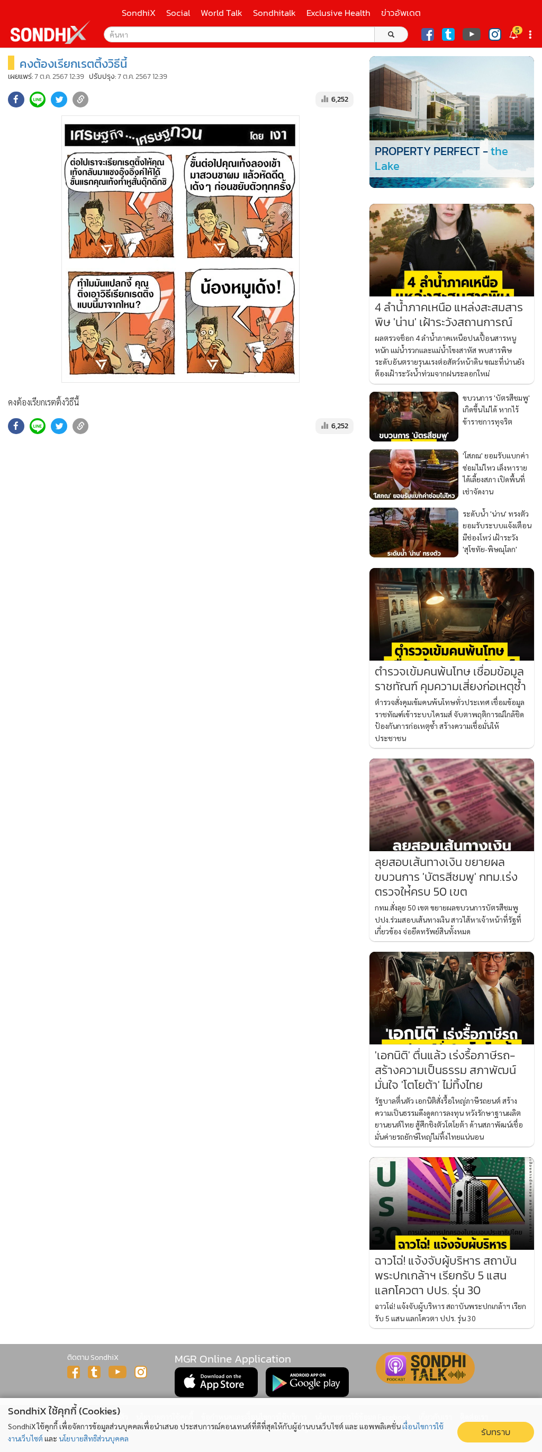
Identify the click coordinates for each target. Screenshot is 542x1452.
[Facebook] (427, 34)
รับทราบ (495, 1432)
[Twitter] (448, 34)
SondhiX (139, 13)
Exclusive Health (338, 13)
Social (178, 13)
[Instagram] (495, 34)
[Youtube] (472, 34)
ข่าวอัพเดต (401, 13)
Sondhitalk (274, 13)
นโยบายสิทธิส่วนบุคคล (94, 1438)
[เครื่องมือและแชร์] (531, 34)
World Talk (221, 13)
